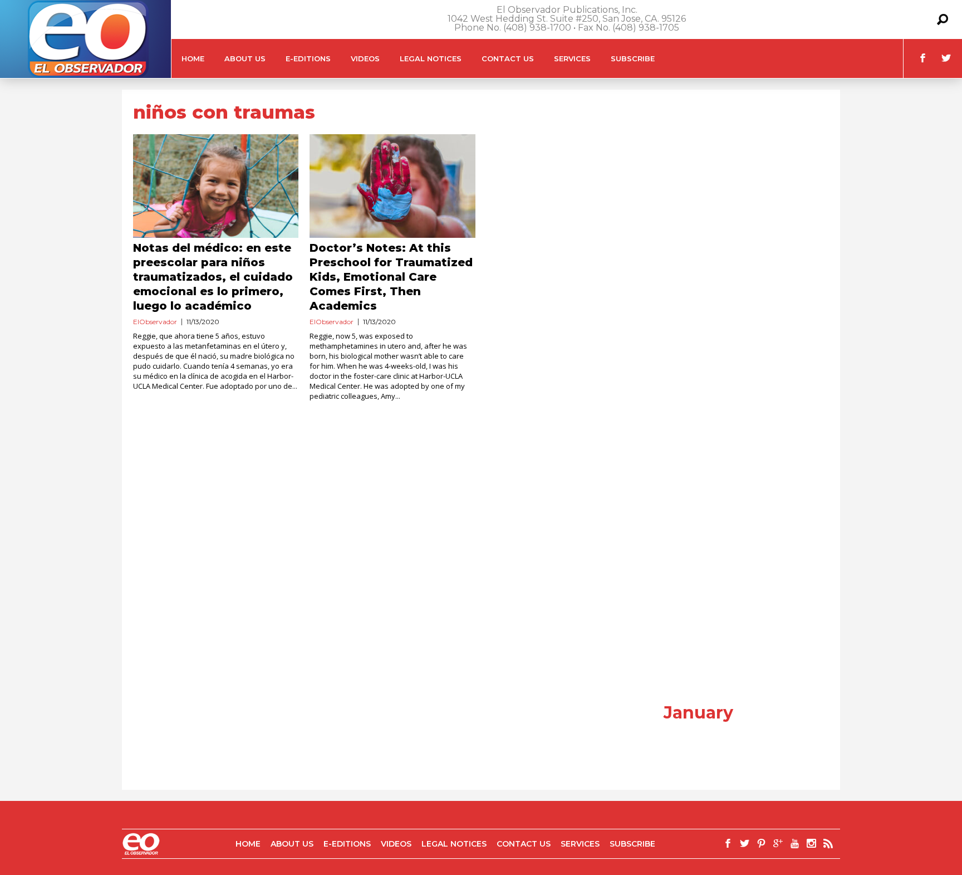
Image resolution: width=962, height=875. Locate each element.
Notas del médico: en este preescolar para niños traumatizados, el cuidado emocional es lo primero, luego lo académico (213, 276)
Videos (365, 58)
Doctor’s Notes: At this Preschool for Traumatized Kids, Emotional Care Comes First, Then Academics (391, 276)
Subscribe (633, 58)
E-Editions (308, 58)
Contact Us (508, 58)
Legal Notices (431, 58)
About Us (245, 58)
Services (572, 58)
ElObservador (155, 321)
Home (192, 58)
